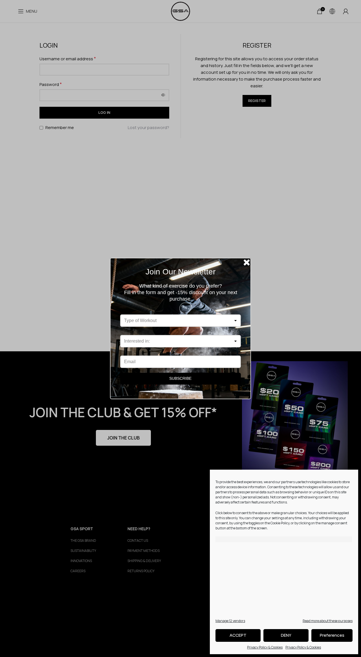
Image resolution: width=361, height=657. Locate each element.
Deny (286, 635)
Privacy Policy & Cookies (265, 647)
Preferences (332, 635)
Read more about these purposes (328, 620)
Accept (238, 635)
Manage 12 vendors (230, 620)
